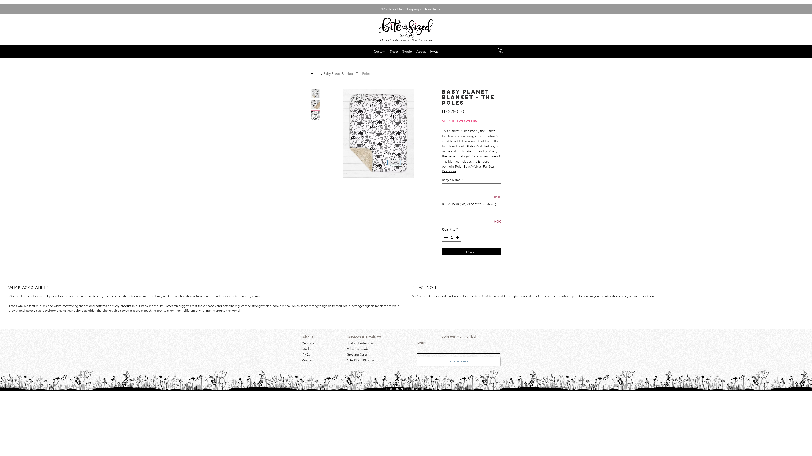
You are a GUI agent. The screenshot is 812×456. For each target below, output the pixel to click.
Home (315, 74)
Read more (449, 171)
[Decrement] (446, 237)
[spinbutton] (452, 237)
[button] (501, 50)
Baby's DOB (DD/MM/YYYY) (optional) (469, 204)
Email (420, 342)
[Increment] (458, 237)
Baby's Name (452, 180)
